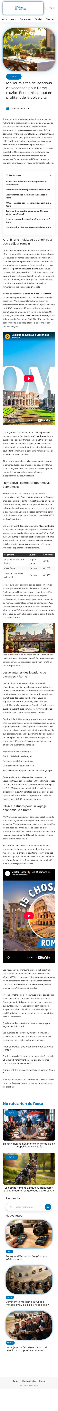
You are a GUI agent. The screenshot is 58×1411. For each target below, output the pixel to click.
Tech (9, 1252)
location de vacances (42, 141)
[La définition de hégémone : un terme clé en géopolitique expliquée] (29, 1125)
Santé (9, 1297)
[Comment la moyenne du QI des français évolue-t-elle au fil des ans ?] (29, 1280)
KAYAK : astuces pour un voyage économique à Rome (28, 204)
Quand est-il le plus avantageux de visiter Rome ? (28, 229)
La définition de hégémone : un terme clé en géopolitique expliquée (29, 1145)
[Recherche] (45, 8)
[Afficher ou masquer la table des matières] (36, 175)
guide (19, 152)
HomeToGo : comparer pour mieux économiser (28, 189)
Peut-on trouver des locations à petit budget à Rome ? (28, 220)
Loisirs (14, 76)
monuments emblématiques (32, 130)
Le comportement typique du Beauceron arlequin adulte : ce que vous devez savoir (29, 1189)
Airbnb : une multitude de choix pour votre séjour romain (26, 183)
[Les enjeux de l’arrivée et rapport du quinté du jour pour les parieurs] (29, 1325)
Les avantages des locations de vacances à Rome (26, 196)
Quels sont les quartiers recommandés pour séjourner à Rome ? (27, 212)
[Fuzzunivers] (20, 8)
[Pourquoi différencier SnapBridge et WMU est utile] (29, 1234)
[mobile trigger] (5, 8)
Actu (11, 1113)
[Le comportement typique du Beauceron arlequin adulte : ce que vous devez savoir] (29, 1169)
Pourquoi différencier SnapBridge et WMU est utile (27, 1258)
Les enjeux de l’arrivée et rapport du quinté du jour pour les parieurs (27, 1349)
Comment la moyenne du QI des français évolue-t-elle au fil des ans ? (27, 1303)
